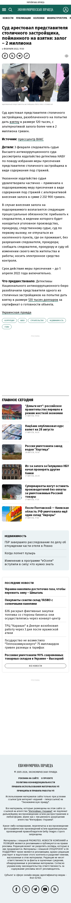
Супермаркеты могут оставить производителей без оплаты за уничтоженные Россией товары (47, 491)
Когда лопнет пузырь (20, 553)
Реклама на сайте (28, 778)
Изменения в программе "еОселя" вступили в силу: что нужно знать (29, 562)
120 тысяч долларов (43, 300)
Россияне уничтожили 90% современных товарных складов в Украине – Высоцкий (34, 657)
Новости (8, 18)
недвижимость (56, 320)
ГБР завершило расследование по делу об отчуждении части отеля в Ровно (35, 544)
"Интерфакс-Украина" (40, 811)
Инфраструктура (57, 18)
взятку (14, 122)
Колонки (38, 18)
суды (6, 327)
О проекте (47, 778)
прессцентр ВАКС (31, 139)
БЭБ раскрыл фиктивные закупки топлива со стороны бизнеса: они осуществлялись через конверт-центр (32, 614)
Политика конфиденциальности (35, 782)
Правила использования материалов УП (35, 786)
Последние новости (19, 583)
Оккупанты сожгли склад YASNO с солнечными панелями (29, 602)
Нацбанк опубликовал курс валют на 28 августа (44, 427)
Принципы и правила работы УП (35, 790)
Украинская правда (16, 312)
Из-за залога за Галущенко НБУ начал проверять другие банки (47, 469)
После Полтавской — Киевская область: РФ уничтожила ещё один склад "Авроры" (47, 511)
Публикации (23, 18)
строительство (37, 320)
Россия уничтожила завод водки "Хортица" (43, 448)
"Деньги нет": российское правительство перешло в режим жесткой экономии (44, 409)
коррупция (9, 320)
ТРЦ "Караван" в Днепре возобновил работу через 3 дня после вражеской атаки (31, 629)
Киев (22, 320)
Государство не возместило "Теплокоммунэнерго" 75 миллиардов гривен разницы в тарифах (32, 644)
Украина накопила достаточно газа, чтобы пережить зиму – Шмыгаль (35, 591)
